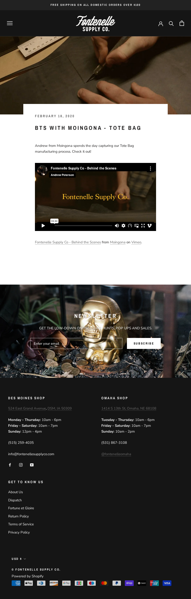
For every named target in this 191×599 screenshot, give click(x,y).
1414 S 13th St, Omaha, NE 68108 (128, 408)
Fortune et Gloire (21, 508)
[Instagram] (21, 465)
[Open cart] (182, 23)
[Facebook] (10, 465)
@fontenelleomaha (116, 454)
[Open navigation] (10, 23)
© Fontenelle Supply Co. (36, 569)
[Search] (171, 23)
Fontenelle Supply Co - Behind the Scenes (68, 242)
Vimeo (136, 242)
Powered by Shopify (28, 576)
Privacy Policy (19, 532)
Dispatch (15, 500)
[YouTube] (32, 465)
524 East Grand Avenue (27, 408)
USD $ (17, 559)
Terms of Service (21, 524)
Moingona (118, 242)
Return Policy (18, 516)
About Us (15, 492)
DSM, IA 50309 (60, 408)
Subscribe (144, 343)
